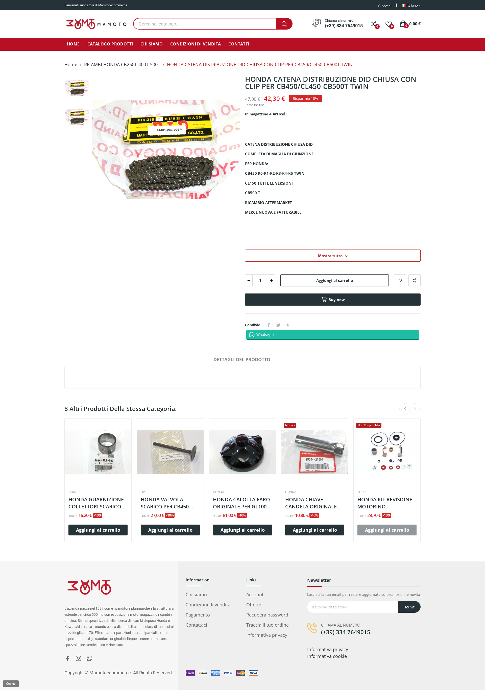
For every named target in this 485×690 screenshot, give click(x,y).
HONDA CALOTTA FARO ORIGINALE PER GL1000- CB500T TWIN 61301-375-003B (242, 503)
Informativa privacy (266, 635)
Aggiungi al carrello (334, 280)
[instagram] (79, 658)
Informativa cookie (327, 656)
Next (226, 150)
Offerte (253, 605)
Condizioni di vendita (208, 605)
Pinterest (288, 325)
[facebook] (67, 658)
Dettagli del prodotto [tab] (241, 359)
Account (254, 595)
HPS (144, 492)
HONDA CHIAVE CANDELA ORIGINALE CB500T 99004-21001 (311, 503)
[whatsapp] (90, 658)
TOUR (361, 492)
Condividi (269, 325)
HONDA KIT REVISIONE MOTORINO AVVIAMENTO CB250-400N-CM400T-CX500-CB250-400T (384, 503)
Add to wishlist (400, 280)
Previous (104, 150)
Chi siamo (196, 595)
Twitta (278, 325)
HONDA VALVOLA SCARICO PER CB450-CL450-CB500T (165, 503)
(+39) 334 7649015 (344, 26)
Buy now (336, 299)
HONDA (74, 492)
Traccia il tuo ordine (267, 625)
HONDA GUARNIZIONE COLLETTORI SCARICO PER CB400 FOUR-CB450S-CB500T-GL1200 (96, 503)
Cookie (11, 683)
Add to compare (414, 280)
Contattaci (196, 625)
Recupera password (267, 615)
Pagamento (198, 615)
